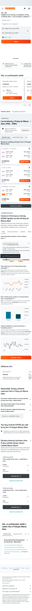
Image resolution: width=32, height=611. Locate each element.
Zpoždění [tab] (23, 231)
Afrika (23, 568)
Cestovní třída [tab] (7, 534)
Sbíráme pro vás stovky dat (9, 588)
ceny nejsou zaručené (6, 581)
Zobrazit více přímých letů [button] (16, 480)
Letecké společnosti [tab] (12, 231)
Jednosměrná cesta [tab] (18, 137)
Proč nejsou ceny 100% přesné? (11, 591)
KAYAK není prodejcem (8, 586)
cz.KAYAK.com (5, 568)
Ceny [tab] (3, 231)
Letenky (11, 568)
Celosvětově (17, 568)
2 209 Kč (20, 15)
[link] (16, 357)
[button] (2, 8)
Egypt (27, 568)
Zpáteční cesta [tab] (6, 137)
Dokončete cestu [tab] (17, 534)
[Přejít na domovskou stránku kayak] (10, 8)
